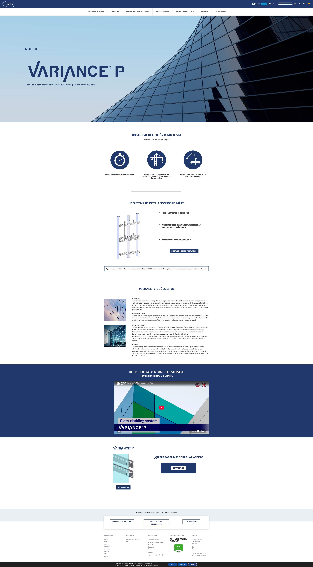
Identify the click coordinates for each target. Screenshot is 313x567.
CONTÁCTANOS (178, 468)
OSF (105, 554)
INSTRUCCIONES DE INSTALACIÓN (184, 251)
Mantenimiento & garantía (133, 539)
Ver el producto (123, 487)
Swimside (107, 546)
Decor (105, 544)
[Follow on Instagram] (162, 555)
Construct (106, 549)
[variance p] (123, 482)
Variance (106, 551)
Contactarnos (191, 521)
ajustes (156, 565)
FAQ (127, 542)
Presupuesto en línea (121, 521)
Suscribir (151, 547)
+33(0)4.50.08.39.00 (200, 553)
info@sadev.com (201, 555)
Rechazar (182, 564)
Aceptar (173, 564)
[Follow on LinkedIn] (149, 555)
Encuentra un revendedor (156, 522)
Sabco (106, 542)
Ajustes (192, 564)
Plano (194, 548)
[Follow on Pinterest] (159, 555)
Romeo (106, 556)
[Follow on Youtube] (156, 555)
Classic (106, 539)
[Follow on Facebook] (153, 555)
